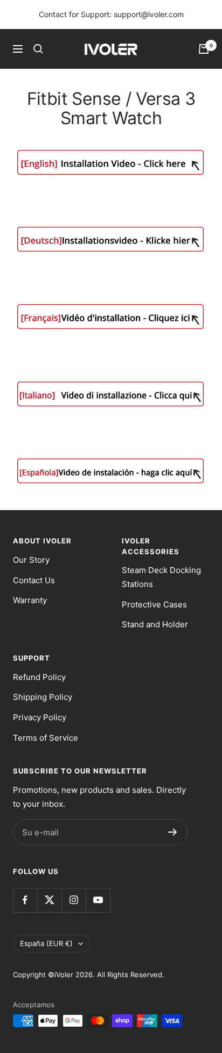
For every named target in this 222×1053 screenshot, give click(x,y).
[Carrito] (203, 49)
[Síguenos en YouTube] (98, 900)
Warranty (30, 600)
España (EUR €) (46, 943)
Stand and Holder (155, 624)
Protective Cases (154, 604)
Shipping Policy (42, 697)
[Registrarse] (172, 832)
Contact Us (34, 580)
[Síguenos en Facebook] (25, 900)
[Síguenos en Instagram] (73, 900)
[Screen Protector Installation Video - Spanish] (111, 470)
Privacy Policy (39, 717)
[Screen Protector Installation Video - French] (111, 316)
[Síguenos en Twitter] (49, 900)
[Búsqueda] (38, 49)
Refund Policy (39, 677)
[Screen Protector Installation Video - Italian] (111, 394)
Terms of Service (45, 738)
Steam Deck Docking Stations (161, 577)
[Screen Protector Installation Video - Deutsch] (111, 239)
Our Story (31, 560)
